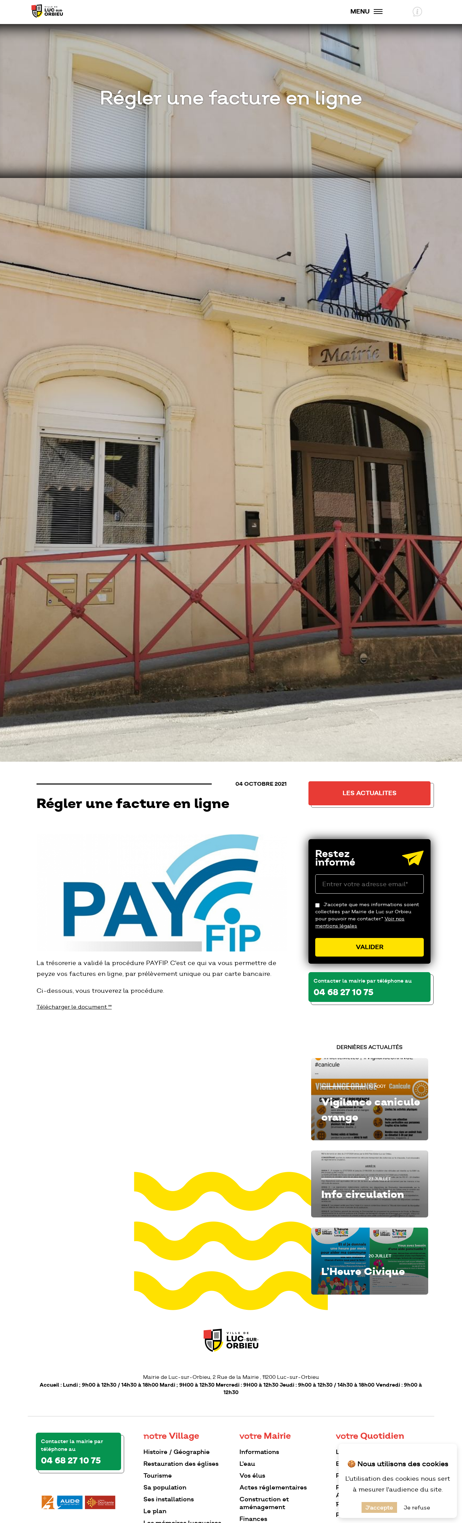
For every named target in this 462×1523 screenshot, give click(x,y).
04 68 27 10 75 (343, 992)
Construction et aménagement (264, 1503)
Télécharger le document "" (74, 1006)
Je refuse (417, 1507)
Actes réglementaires (273, 1487)
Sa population (164, 1487)
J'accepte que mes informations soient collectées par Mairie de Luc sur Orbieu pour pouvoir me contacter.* (367, 915)
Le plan (154, 1511)
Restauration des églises (180, 1464)
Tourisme (157, 1475)
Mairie (265, 1435)
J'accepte (379, 1507)
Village (171, 1435)
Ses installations (168, 1499)
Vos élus (252, 1475)
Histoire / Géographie (176, 1452)
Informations (259, 1452)
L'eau (247, 1464)
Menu (360, 11)
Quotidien (370, 1435)
